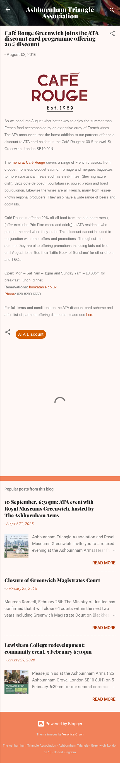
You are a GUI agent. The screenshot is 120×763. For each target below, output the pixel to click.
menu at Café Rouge (28, 162)
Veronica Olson (72, 734)
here (89, 315)
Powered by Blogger (63, 723)
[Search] (112, 11)
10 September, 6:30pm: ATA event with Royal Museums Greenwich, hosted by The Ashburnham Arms (49, 509)
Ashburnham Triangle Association (60, 12)
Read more (104, 562)
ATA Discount (31, 334)
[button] (112, 34)
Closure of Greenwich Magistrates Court (52, 580)
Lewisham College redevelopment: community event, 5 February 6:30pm (48, 648)
